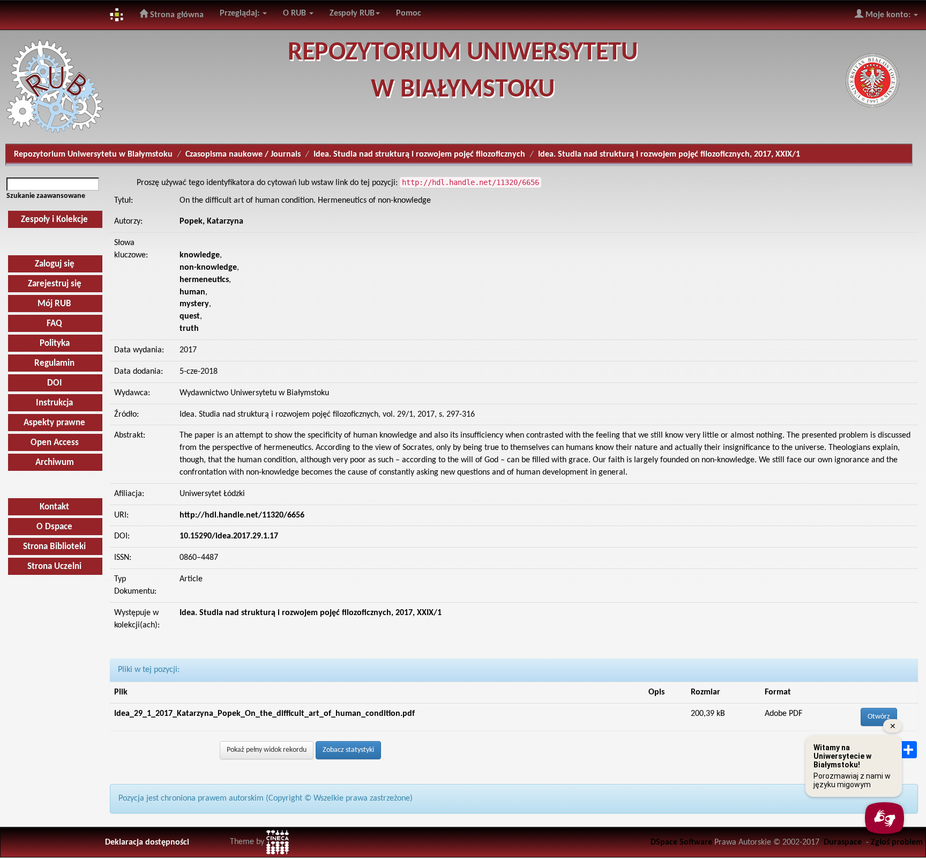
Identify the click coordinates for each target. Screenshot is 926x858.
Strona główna (176, 15)
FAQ (54, 323)
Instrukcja (54, 403)
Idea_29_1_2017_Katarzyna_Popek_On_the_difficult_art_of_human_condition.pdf (264, 713)
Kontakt (54, 507)
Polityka (55, 343)
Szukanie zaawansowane (45, 196)
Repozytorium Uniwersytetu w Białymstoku (93, 154)
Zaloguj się (54, 264)
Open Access (55, 442)
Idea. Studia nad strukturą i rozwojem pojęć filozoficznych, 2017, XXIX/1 (669, 154)
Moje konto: (888, 15)
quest (190, 316)
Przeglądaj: (241, 13)
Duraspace (843, 842)
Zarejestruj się (54, 284)
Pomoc (408, 13)
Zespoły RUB (352, 13)
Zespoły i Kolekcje (54, 219)
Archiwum (54, 462)
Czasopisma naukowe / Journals (243, 154)
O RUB (295, 13)
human (192, 292)
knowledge (200, 255)
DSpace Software (681, 842)
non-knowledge (208, 267)
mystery (194, 304)
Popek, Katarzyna (211, 221)
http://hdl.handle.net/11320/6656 (242, 515)
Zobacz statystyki (348, 750)
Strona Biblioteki (54, 546)
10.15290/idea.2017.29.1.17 (229, 536)
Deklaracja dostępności (147, 842)
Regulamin (54, 363)
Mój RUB (54, 303)
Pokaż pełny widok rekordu (267, 750)
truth (189, 328)
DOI (54, 383)
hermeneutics (204, 280)
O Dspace (54, 526)
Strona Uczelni (54, 566)
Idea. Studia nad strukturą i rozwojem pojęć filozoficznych (419, 154)
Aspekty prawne (54, 422)
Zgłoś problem (897, 842)
